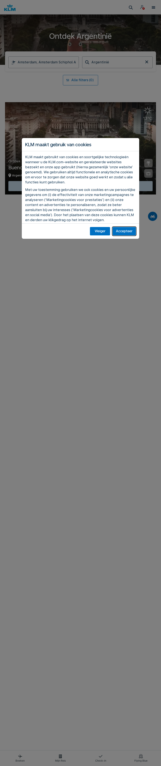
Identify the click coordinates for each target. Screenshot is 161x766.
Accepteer (124, 231)
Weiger (100, 231)
